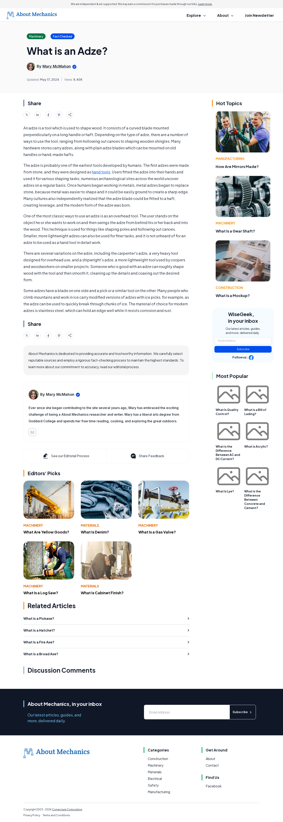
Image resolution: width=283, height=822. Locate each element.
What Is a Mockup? (233, 295)
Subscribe (243, 349)
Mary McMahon (56, 66)
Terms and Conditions (56, 815)
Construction (229, 287)
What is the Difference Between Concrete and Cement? (254, 499)
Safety (153, 785)
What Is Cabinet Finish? (102, 592)
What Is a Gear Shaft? (235, 231)
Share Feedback (151, 456)
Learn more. (205, 4)
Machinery (33, 525)
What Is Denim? (95, 532)
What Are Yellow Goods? (46, 532)
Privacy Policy (31, 815)
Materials (90, 525)
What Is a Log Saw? (40, 592)
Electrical (155, 778)
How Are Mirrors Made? (237, 166)
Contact (212, 765)
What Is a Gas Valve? (157, 532)
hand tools (101, 171)
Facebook (213, 786)
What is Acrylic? (256, 446)
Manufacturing (230, 158)
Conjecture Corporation (67, 809)
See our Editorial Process (70, 456)
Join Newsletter (259, 15)
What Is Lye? (225, 491)
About (210, 758)
